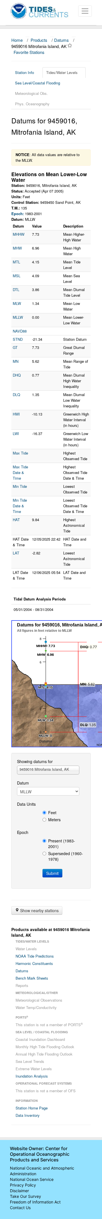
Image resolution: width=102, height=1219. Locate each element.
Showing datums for (35, 761)
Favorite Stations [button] (30, 52)
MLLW (18, 317)
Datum (23, 783)
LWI (16, 433)
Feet (52, 812)
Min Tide (20, 486)
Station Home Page (32, 1108)
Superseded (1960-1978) (65, 856)
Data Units (26, 804)
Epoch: (17, 213)
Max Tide (20, 453)
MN (15, 361)
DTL (16, 289)
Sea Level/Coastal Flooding (37, 83)
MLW (17, 303)
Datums (61, 40)
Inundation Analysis (32, 1076)
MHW (17, 248)
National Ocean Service (32, 1179)
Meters (54, 819)
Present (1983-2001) (61, 843)
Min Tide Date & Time (20, 505)
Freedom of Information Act (35, 1202)
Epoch (22, 832)
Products (39, 40)
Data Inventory (28, 1115)
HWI (16, 414)
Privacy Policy (23, 1185)
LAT (16, 553)
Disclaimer (19, 1190)
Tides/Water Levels (62, 72)
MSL (16, 275)
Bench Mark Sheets (32, 978)
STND (18, 339)
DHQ (17, 375)
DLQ (16, 394)
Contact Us (20, 1207)
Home (17, 40)
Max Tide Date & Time (20, 472)
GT (15, 347)
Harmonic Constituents (34, 963)
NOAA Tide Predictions (35, 956)
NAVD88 (20, 331)
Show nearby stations (39, 910)
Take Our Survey (25, 1196)
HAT (16, 519)
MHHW (18, 234)
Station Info (24, 72)
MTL (16, 262)
